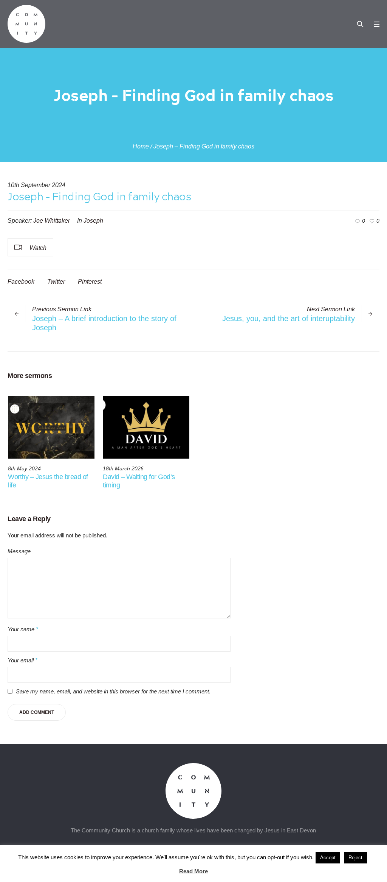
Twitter (56, 281)
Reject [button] (355, 857)
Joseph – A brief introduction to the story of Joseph (104, 323)
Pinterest (90, 281)
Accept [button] (328, 857)
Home (141, 146)
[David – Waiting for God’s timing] (146, 427)
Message (19, 551)
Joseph (93, 220)
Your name (23, 629)
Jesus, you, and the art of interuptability (288, 318)
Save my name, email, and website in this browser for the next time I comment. (113, 691)
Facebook (21, 281)
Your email (22, 660)
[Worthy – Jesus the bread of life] (51, 427)
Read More (193, 871)
